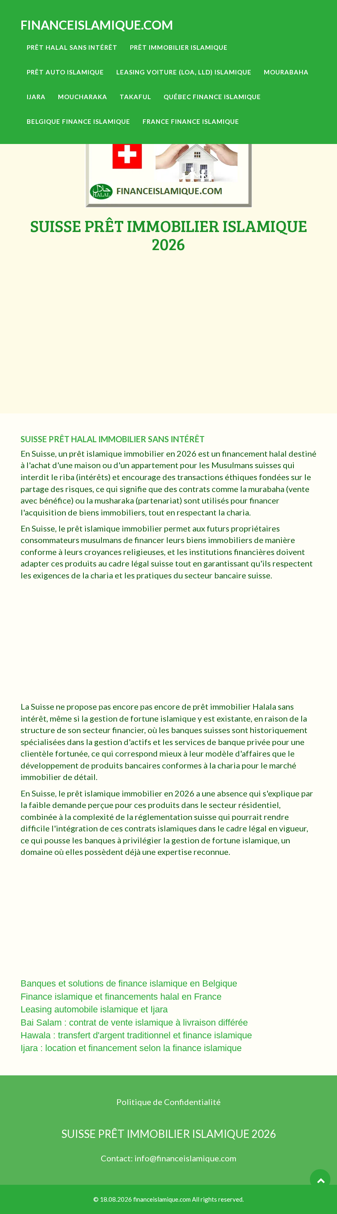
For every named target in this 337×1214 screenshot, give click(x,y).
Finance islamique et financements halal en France (121, 996)
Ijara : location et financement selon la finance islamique (131, 1048)
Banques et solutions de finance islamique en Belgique (129, 983)
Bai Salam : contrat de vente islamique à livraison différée (134, 1022)
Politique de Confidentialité (168, 1102)
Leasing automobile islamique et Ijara (94, 1009)
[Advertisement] (168, 314)
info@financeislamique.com (185, 1158)
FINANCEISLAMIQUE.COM (97, 24)
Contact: (117, 1158)
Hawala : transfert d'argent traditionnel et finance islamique (136, 1035)
